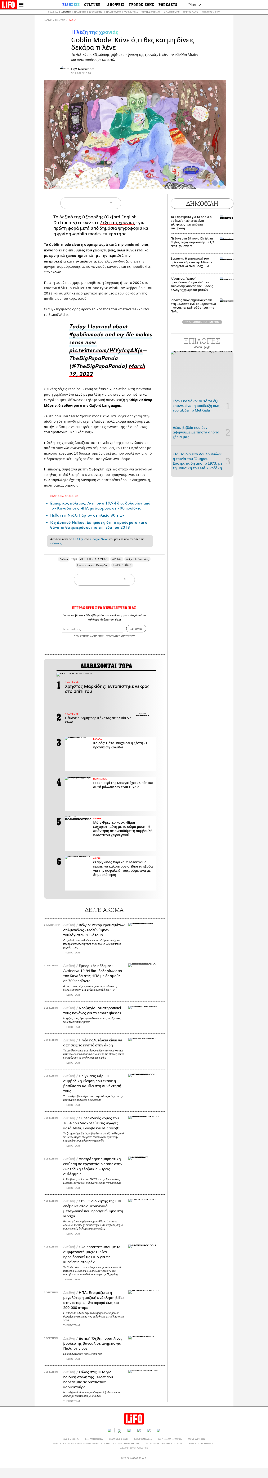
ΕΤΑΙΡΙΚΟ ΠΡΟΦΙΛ (170, 1438)
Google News (99, 539)
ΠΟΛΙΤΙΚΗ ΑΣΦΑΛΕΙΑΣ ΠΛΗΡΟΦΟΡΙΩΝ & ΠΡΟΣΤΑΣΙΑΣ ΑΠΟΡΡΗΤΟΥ (96, 1443)
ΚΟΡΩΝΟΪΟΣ (122, 565)
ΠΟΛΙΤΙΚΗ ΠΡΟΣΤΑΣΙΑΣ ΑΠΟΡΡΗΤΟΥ (114, 636)
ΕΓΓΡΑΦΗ (136, 628)
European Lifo (211, 12)
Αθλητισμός (171, 12)
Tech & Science (151, 12)
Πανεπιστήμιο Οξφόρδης (92, 565)
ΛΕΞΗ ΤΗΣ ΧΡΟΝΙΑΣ (93, 559)
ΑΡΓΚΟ (116, 559)
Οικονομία (96, 12)
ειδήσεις (56, 543)
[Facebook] (215, 183)
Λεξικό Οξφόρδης (137, 559)
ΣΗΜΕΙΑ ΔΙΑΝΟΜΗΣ (202, 1443)
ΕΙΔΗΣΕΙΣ (60, 20)
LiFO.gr (78, 539)
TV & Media (131, 12)
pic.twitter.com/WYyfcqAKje (106, 351)
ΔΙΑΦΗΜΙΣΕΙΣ (143, 1438)
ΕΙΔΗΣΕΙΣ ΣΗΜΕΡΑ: (64, 496)
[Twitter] (221, 183)
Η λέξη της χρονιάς (95, 32)
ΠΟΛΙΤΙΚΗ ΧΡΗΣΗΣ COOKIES (164, 1443)
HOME (48, 20)
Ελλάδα (53, 12)
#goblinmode (86, 335)
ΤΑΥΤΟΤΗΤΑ (70, 1438)
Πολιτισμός (113, 12)
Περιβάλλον (190, 12)
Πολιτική (80, 12)
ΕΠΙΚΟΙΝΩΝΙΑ (94, 1438)
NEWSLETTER (118, 1438)
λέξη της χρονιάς (117, 222)
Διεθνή (66, 12)
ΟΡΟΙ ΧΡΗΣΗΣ (81, 636)
